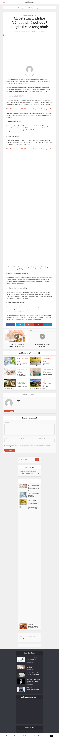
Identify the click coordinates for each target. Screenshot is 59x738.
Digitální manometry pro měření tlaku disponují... (34, 688)
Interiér (48, 360)
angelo (34, 31)
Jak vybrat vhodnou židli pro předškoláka (33, 495)
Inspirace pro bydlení (29, 15)
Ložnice (44, 361)
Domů (6, 7)
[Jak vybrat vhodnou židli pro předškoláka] (24, 495)
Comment (7, 423)
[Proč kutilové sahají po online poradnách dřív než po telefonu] (24, 486)
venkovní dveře (31, 471)
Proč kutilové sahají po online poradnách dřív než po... (33, 488)
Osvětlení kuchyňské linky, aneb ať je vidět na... (33, 626)
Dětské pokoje (24, 358)
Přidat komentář (26, 31)
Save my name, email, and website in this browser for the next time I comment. (28, 446)
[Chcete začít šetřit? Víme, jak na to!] (24, 564)
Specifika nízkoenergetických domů (39, 387)
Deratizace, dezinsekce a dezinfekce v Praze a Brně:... (33, 681)
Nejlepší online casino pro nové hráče (34, 666)
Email (23, 438)
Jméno (6, 438)
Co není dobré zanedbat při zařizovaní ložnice (33, 502)
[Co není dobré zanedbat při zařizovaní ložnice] (24, 502)
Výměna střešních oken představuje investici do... (33, 673)
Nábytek (19, 361)
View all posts (9, 411)
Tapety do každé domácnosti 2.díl (47, 373)
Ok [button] (51, 736)
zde (48, 736)
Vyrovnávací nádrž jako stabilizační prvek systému (33, 659)
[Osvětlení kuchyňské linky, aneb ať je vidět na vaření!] (24, 626)
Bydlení (18, 358)
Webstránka (41, 438)
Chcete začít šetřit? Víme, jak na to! (33, 508)
